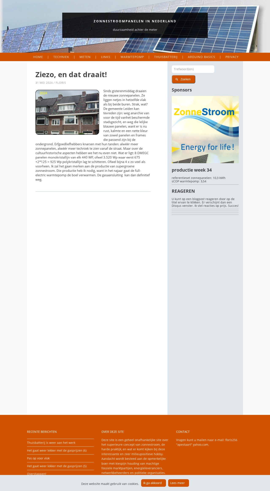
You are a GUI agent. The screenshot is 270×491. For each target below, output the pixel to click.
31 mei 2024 (44, 83)
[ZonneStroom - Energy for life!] (205, 162)
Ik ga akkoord (152, 483)
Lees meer (177, 483)
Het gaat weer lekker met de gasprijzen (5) (56, 466)
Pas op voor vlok (38, 458)
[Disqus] (97, 253)
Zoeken (186, 79)
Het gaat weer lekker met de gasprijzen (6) (56, 450)
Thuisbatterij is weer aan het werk (51, 443)
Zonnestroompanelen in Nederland (135, 21)
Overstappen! (36, 474)
